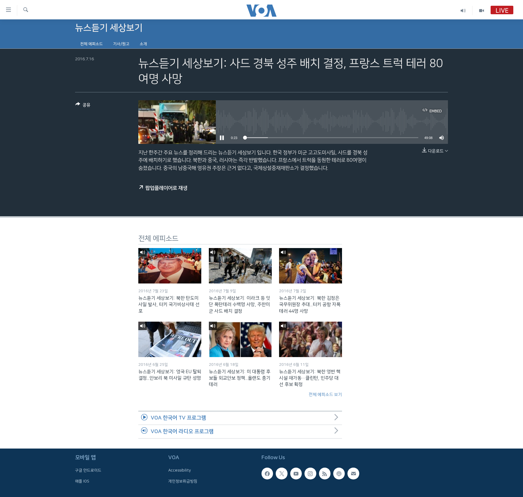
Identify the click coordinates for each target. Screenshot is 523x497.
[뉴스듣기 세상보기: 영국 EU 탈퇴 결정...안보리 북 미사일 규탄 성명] (169, 339)
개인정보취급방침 (182, 481)
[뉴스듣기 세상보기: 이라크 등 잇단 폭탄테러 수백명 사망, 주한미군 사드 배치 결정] (240, 265)
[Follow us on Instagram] (310, 473)
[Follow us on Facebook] (267, 473)
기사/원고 (121, 44)
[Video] (481, 10)
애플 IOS (82, 481)
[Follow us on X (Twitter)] (281, 473)
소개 (143, 44)
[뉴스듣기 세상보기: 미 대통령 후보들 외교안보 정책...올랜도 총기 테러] (240, 339)
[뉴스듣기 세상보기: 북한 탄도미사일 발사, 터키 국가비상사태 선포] (169, 265)
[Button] (82, 106)
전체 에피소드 (91, 44)
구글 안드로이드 (88, 470)
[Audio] (463, 10)
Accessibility (179, 470)
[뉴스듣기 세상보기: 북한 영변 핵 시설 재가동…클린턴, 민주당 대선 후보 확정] (310, 339)
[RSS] (325, 473)
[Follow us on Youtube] (296, 473)
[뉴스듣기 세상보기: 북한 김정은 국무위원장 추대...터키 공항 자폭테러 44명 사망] (310, 265)
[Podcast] (339, 473)
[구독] (353, 473)
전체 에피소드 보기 (325, 394)
